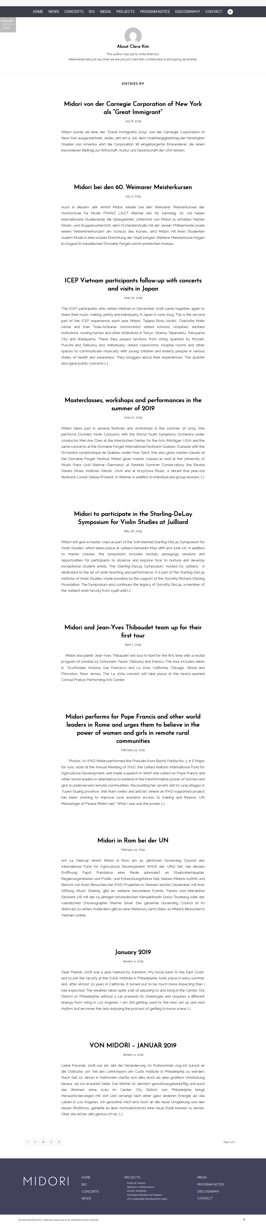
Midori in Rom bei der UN (133, 841)
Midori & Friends (136, 1183)
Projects (132, 1177)
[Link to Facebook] (244, 1220)
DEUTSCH (8, 24)
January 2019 (133, 952)
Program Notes (210, 1184)
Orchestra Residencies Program (144, 1194)
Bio (84, 1184)
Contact (204, 1198)
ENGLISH (7, 21)
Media (202, 1177)
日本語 (6, 28)
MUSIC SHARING (137, 1190)
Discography (208, 1191)
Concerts (90, 1191)
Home (86, 1177)
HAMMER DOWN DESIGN (84, 1220)
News (86, 1198)
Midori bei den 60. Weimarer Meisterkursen (133, 187)
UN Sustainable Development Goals (147, 1198)
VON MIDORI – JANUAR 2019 (133, 1046)
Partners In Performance (140, 1187)
